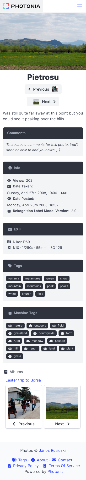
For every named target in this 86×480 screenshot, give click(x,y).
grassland (20, 333)
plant (69, 348)
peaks (64, 286)
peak (50, 286)
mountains (34, 286)
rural (17, 341)
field (40, 293)
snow (63, 278)
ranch (33, 348)
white (12, 293)
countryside (46, 333)
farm (69, 333)
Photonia (56, 471)
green (50, 278)
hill (16, 348)
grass (17, 356)
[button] (80, 6)
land (52, 348)
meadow (37, 341)
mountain (14, 286)
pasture (60, 341)
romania (13, 278)
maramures (32, 278)
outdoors (40, 325)
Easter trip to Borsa (23, 380)
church (26, 293)
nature (18, 325)
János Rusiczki (52, 450)
